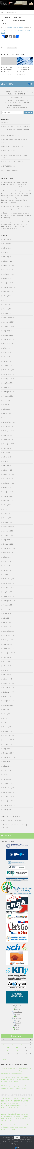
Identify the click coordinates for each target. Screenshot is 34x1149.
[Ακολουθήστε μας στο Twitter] (32, 84)
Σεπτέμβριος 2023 (9, 392)
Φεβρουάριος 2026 (9, 265)
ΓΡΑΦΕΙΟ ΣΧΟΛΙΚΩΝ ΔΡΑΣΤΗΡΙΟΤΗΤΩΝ (15, 155)
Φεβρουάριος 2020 (9, 579)
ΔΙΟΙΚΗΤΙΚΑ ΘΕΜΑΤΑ (9, 170)
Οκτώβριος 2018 (8, 648)
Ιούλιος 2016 (7, 766)
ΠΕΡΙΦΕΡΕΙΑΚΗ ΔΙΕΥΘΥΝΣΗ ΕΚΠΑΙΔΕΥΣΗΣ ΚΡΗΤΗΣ (16, 1095)
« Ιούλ (3, 1059)
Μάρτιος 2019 (7, 627)
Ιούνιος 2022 (7, 457)
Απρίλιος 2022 (7, 466)
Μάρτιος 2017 (7, 731)
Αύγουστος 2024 (8, 344)
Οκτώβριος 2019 (8, 596)
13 (17, 1048)
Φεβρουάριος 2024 (9, 370)
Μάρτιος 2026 (7, 261)
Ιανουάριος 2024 (8, 374)
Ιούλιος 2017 (7, 714)
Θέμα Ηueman (30, 1144)
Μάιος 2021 (7, 513)
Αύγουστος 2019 (8, 605)
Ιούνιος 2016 (7, 770)
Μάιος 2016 (7, 775)
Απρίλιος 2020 (7, 570)
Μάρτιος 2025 (7, 313)
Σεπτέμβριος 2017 (9, 705)
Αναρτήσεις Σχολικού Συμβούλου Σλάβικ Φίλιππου (14, 826)
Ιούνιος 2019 (7, 614)
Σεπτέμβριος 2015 (9, 801)
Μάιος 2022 (7, 461)
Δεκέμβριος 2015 (8, 796)
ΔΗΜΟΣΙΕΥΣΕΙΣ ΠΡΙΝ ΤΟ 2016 (12, 162)
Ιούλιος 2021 (7, 505)
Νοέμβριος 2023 (8, 383)
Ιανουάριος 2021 (8, 531)
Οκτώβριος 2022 (8, 439)
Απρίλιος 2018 (7, 675)
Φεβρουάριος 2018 (9, 683)
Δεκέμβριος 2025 (8, 274)
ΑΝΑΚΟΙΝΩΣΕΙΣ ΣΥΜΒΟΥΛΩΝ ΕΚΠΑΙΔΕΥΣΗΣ (16, 140)
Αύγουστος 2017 (8, 709)
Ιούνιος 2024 (7, 352)
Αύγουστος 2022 (8, 448)
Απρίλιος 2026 (7, 257)
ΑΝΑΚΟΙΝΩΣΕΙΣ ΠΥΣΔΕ (9, 135)
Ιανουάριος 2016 (8, 792)
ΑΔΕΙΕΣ (5, 122)
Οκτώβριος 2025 (8, 283)
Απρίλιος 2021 (7, 518)
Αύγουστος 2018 (8, 657)
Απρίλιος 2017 (7, 727)
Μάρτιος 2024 (7, 365)
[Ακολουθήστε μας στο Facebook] (29, 84)
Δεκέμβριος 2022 (8, 431)
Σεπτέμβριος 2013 (9, 809)
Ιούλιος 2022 (7, 452)
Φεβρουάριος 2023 (9, 422)
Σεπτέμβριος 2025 (9, 287)
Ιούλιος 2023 (7, 400)
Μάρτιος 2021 (7, 522)
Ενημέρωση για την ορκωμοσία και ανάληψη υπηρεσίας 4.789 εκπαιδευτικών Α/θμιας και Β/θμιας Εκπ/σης (16, 215)
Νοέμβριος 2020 (8, 540)
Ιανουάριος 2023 (8, 426)
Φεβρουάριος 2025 (9, 318)
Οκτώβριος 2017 (8, 701)
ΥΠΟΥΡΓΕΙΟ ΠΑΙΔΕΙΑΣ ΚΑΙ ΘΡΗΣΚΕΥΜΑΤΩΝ (14, 1065)
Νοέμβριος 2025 (8, 278)
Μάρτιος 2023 (7, 418)
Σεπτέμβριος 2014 (9, 805)
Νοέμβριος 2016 (8, 749)
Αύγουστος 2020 (8, 553)
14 (21, 1048)
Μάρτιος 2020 (7, 574)
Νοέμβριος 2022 (8, 435)
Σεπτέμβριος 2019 (9, 600)
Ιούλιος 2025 (7, 296)
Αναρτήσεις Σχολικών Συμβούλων (13, 820)
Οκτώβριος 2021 (8, 492)
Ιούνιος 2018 (7, 666)
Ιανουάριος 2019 (8, 635)
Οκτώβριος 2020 (8, 544)
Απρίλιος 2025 (7, 309)
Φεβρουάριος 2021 (9, 526)
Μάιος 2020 (7, 566)
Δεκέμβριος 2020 (8, 535)
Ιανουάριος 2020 (8, 583)
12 (12, 1048)
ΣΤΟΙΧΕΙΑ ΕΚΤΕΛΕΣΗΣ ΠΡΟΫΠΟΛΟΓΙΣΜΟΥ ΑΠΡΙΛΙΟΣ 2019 (23, 69)
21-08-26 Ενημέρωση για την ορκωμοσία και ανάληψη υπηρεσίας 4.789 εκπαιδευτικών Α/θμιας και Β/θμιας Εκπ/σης (15, 1079)
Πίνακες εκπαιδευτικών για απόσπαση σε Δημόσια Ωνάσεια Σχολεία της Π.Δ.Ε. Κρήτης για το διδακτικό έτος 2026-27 (17, 1127)
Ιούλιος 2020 (7, 557)
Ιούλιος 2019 (7, 609)
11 (8, 1048)
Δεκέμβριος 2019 (8, 587)
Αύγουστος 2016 (8, 762)
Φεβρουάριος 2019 (9, 631)
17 (3, 1051)
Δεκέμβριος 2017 (8, 692)
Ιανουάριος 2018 (8, 688)
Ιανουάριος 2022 (8, 479)
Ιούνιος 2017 (7, 718)
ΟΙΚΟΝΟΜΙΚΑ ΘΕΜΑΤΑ (8, 12)
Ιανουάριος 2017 (8, 740)
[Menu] (31, 7)
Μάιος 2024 (7, 357)
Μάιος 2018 (7, 670)
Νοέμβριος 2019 (8, 592)
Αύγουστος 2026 (8, 239)
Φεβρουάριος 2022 (9, 474)
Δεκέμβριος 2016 (8, 744)
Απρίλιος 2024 (7, 361)
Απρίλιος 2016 (7, 779)
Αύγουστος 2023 (8, 396)
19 (12, 1051)
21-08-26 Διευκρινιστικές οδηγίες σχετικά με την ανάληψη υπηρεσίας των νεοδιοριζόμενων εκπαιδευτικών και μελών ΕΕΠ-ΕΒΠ (16, 1071)
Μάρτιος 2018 (7, 679)
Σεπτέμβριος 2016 (9, 757)
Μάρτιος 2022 (7, 470)
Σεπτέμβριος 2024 (9, 339)
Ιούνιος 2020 (7, 561)
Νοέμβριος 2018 (8, 644)
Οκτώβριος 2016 (8, 753)
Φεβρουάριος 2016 (9, 788)
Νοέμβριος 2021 (8, 487)
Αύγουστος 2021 (8, 500)
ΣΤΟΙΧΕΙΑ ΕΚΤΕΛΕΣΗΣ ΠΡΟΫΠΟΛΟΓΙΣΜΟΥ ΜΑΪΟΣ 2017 (7, 69)
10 (3, 1048)
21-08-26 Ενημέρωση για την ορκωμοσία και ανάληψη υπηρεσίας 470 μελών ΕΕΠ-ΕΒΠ (15, 1087)
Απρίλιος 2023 (7, 413)
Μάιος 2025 (7, 304)
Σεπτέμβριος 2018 (9, 653)
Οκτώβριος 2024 (8, 335)
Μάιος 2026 (7, 252)
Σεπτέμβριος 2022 (9, 444)
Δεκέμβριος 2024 (8, 326)
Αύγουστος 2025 (8, 291)
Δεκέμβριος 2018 (8, 640)
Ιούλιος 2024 (7, 348)
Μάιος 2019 (7, 618)
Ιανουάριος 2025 (8, 322)
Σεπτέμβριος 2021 (9, 496)
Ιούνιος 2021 (7, 509)
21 (21, 1051)
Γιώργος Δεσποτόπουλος (15, 27)
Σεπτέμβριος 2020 (9, 548)
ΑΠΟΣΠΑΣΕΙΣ (7, 151)
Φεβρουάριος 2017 (9, 735)
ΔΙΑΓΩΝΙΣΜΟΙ (7, 166)
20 (17, 1051)
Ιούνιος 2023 (7, 405)
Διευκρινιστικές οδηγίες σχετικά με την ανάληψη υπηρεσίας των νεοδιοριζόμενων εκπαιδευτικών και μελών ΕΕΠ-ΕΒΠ (14, 184)
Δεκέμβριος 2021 (8, 483)
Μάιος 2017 (7, 722)
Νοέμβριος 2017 (8, 696)
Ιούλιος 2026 (7, 244)
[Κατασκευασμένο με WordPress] (12, 1144)
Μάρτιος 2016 (7, 783)
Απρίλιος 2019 (7, 622)
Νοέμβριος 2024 (8, 331)
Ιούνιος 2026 (7, 248)
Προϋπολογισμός (12, 48)
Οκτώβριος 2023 (8, 387)
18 (8, 1051)
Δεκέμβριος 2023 (8, 378)
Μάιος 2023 (7, 409)
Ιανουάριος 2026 (8, 270)
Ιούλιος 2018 (7, 661)
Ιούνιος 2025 (7, 300)
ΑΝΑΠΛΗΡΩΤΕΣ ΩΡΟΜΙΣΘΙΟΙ (11, 146)
